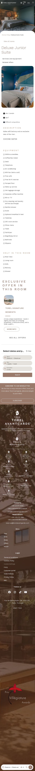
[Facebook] (9, 592)
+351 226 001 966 (17, 517)
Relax (6, 540)
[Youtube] (25, 592)
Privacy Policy (9, 577)
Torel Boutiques (7, 429)
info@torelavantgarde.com (18, 512)
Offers (6, 543)
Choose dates (10, 139)
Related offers (7, 62)
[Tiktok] (20, 592)
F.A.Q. (6, 567)
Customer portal (9, 570)
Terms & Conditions (11, 557)
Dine (5, 537)
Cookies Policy (9, 561)
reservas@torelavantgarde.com (17, 523)
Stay (8, 35)
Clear (29, 351)
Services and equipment (11, 59)
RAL (5, 580)
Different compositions (12, 122)
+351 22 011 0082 (17, 506)
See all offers (17, 338)
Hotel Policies (9, 574)
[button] (30, 767)
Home (4, 35)
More (6, 546)
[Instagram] (14, 592)
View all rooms (9, 41)
